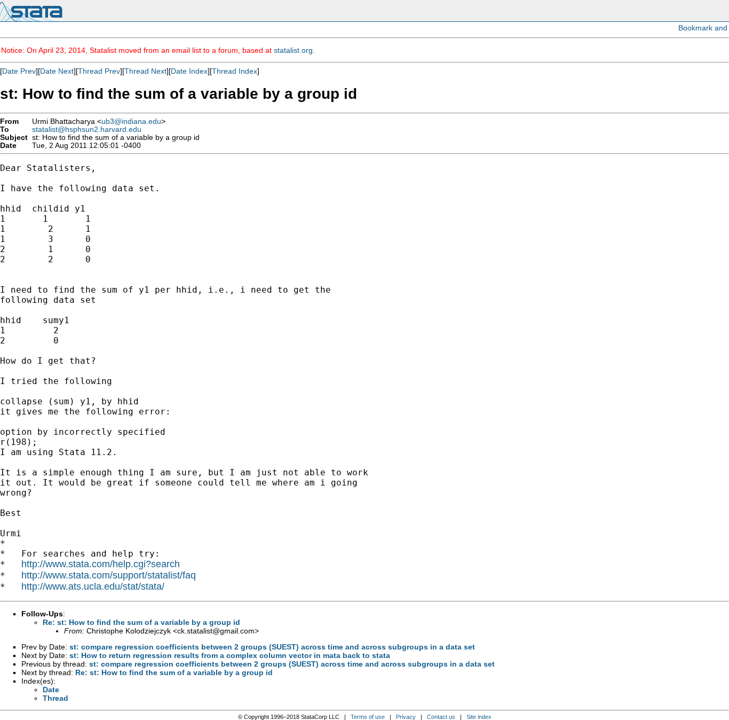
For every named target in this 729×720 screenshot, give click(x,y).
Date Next (57, 71)
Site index (479, 717)
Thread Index (234, 71)
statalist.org (293, 50)
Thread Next (145, 71)
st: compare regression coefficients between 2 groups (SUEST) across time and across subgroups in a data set (272, 647)
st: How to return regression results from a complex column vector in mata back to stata (229, 655)
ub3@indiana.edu (131, 122)
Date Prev (19, 71)
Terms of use (368, 717)
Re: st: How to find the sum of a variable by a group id (141, 622)
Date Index (189, 71)
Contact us (441, 717)
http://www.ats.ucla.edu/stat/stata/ (92, 586)
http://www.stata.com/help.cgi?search (100, 564)
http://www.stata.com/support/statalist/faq (108, 575)
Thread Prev (99, 71)
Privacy (406, 717)
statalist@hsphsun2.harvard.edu (86, 130)
